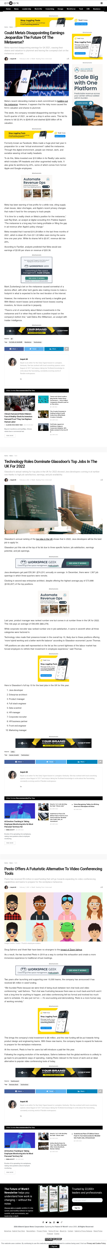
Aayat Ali (13, 59)
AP (12, 338)
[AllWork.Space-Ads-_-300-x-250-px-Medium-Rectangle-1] (36, 188)
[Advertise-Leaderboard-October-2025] (36, 330)
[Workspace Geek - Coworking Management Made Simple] (36, 269)
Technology (37, 342)
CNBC (13, 751)
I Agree (54, 1246)
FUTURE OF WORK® (15, 342)
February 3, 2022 (24, 59)
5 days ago (54, 420)
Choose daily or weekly (12, 1208)
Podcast (50, 1234)
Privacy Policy (42, 1231)
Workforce (71, 9)
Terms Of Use (53, 1231)
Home (8, 9)
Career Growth (14, 755)
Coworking (50, 9)
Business (96, 9)
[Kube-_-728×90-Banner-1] (53, 22)
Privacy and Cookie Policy (96, 1243)
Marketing (28, 342)
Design (60, 9)
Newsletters (30, 1231)
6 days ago (54, 434)
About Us (63, 1231)
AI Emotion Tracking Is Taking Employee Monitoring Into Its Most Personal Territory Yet (18, 824)
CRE (88, 9)
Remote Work (13, 1084)
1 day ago (54, 407)
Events (56, 1234)
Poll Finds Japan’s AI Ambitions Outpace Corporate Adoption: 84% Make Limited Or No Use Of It (59, 428)
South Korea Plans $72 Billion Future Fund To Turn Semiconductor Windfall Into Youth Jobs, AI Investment (59, 817)
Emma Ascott (10, 830)
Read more (9, 435)
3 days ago (54, 824)
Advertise (7, 1231)
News (16, 9)
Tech (81, 9)
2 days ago (20, 830)
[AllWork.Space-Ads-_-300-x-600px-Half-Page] (87, 95)
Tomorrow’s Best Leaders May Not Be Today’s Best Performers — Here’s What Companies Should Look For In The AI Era (59, 400)
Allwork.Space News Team (14, 425)
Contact (70, 1231)
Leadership (26, 9)
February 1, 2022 (24, 887)
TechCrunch (15, 1081)
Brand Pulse (98, 1231)
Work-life (38, 9)
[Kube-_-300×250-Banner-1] (87, 47)
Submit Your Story (18, 1231)
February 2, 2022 (24, 480)
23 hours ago (29, 425)
